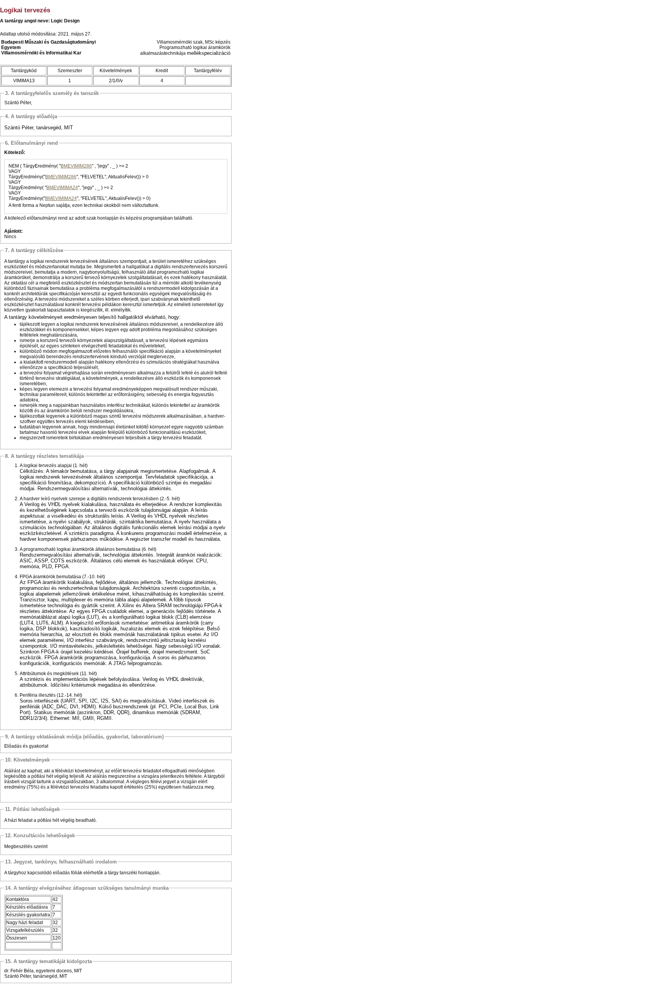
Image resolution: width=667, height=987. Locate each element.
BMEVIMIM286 (76, 166)
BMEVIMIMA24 (62, 187)
